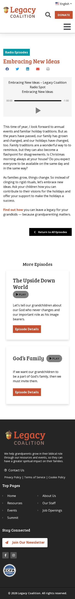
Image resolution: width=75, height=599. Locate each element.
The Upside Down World (34, 283)
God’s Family (28, 358)
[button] (66, 27)
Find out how (13, 210)
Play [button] (22, 294)
